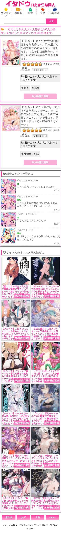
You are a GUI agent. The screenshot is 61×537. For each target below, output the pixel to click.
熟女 (36, 88)
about (52, 517)
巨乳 (26, 88)
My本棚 (54, 12)
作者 (30, 12)
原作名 (18, 12)
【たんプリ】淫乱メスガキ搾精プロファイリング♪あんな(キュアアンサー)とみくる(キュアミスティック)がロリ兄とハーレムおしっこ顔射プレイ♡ (15, 462)
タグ (42, 12)
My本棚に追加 (40, 96)
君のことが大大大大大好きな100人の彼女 (39, 78)
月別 (37, 517)
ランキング (6, 14)
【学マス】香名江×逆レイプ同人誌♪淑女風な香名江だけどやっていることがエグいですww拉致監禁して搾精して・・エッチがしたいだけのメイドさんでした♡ (45, 504)
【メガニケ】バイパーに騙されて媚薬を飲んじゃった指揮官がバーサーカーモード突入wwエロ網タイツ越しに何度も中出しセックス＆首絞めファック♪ (15, 504)
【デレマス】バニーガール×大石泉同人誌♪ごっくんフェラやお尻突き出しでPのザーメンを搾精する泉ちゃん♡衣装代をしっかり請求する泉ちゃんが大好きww (45, 292)
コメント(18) (41, 136)
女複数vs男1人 (31, 154)
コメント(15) (41, 70)
